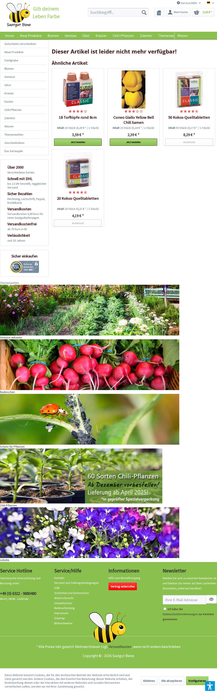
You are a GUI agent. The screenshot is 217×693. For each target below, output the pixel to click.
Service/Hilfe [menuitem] (189, 3)
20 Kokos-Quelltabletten (78, 198)
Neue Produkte (14, 52)
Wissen (183, 35)
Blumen (9, 68)
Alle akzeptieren (171, 681)
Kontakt (59, 578)
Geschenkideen (14, 143)
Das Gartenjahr (13, 151)
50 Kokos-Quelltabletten (189, 117)
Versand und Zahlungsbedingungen (76, 583)
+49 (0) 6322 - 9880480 (18, 593)
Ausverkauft (189, 142)
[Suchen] (144, 12)
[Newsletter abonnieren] (211, 599)
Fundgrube (11, 60)
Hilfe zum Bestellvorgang (124, 578)
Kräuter (9, 93)
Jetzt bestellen (78, 142)
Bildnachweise (63, 623)
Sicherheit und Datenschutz (71, 593)
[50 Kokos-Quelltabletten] (189, 89)
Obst (7, 85)
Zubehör (9, 118)
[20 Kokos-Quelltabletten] (78, 170)
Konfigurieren (197, 681)
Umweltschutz (63, 603)
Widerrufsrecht (64, 598)
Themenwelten (13, 134)
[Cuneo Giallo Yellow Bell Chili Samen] (133, 89)
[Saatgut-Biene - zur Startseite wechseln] (19, 15)
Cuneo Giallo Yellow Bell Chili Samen (133, 120)
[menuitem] (118, 12)
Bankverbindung (64, 608)
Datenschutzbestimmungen (180, 614)
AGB (57, 588)
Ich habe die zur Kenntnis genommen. (188, 614)
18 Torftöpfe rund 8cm (78, 117)
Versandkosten (119, 646)
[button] (210, 686)
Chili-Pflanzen (12, 110)
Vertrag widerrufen (123, 586)
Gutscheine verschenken (20, 44)
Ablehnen (149, 681)
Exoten (8, 101)
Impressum (61, 613)
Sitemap (59, 618)
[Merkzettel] (159, 12)
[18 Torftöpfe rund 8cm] (78, 89)
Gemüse (9, 77)
